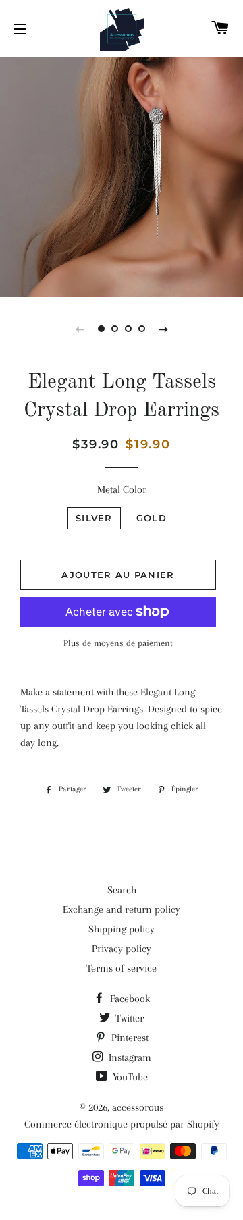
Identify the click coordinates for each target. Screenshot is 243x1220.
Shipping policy (121, 929)
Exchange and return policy (121, 909)
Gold (151, 517)
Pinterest (128, 1038)
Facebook (128, 998)
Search (121, 890)
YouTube (129, 1077)
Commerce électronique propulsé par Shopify (121, 1124)
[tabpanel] (121, 175)
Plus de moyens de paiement (118, 643)
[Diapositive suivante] (163, 329)
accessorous (137, 1107)
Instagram (128, 1057)
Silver (94, 517)
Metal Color (121, 489)
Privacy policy (121, 949)
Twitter (128, 1018)
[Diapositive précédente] (79, 329)
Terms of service (121, 968)
